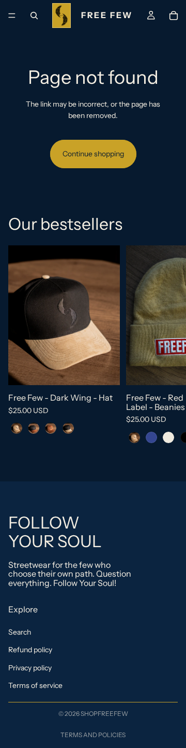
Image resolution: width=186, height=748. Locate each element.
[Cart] (173, 15)
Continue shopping (93, 153)
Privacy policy (30, 667)
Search (19, 632)
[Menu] (12, 15)
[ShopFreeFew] (92, 15)
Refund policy (30, 650)
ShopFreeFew (104, 713)
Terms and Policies (93, 735)
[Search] (34, 15)
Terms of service (35, 685)
